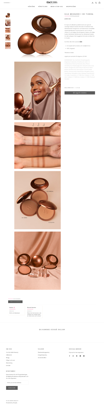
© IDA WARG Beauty (12, 400)
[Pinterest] (76, 356)
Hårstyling (43, 6)
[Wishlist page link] (87, 3)
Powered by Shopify (11, 403)
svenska (7, 2)
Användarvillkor (42, 357)
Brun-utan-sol (57, 6)
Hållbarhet (9, 355)
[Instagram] (73, 356)
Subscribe (11, 388)
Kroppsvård (71, 6)
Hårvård (31, 6)
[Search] (96, 3)
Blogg (7, 357)
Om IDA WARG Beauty (12, 352)
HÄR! (81, 42)
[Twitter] (77, 87)
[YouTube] (80, 356)
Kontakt (8, 365)
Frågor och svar (10, 360)
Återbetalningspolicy (43, 352)
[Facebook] (75, 87)
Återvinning (9, 363)
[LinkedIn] (83, 356)
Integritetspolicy (42, 355)
